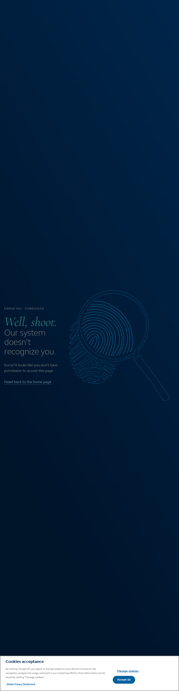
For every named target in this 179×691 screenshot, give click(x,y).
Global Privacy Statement (20, 684)
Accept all (124, 679)
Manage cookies (127, 671)
